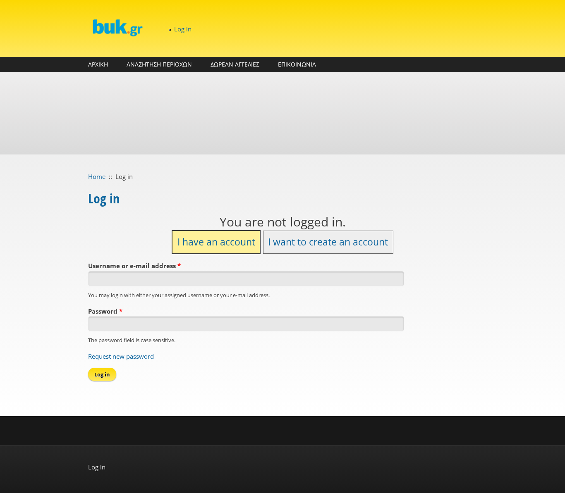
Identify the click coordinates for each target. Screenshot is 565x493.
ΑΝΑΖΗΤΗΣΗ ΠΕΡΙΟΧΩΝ (159, 64)
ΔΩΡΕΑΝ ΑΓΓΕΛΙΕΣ (235, 64)
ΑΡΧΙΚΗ (98, 64)
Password (105, 311)
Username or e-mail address (134, 266)
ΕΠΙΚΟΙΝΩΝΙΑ (297, 64)
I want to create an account (328, 242)
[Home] (117, 27)
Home (96, 176)
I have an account (216, 242)
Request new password (121, 356)
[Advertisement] (282, 113)
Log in (183, 29)
